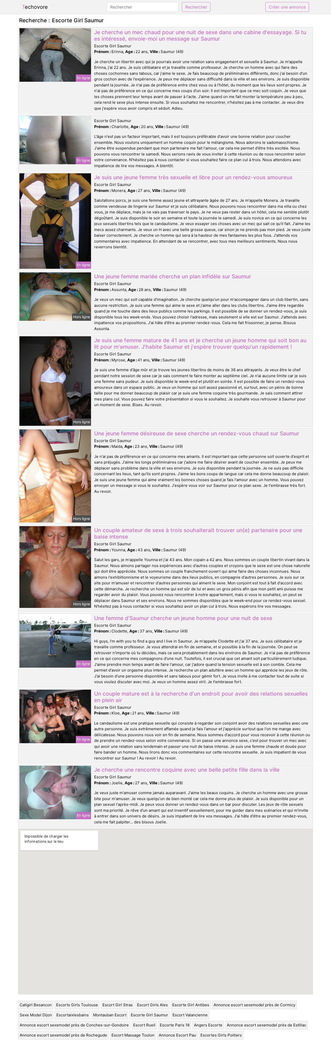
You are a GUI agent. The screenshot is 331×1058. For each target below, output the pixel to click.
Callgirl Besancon (36, 1004)
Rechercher (196, 7)
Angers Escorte (208, 1025)
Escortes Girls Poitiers (221, 1035)
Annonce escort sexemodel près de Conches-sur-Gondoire (74, 1025)
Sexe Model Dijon (36, 1014)
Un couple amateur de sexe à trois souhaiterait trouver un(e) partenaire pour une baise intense (198, 533)
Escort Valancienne (190, 1014)
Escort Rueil (144, 1025)
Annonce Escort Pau (177, 1035)
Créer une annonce (287, 7)
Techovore (35, 7)
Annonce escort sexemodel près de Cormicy (254, 1004)
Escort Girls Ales (152, 1004)
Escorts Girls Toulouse (77, 1004)
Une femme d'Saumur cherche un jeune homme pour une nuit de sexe (183, 618)
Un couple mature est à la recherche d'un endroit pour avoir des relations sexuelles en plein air (201, 696)
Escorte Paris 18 (175, 1025)
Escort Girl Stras (117, 1004)
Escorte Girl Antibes (190, 1004)
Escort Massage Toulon (132, 1035)
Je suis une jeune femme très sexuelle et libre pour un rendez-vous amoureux (193, 177)
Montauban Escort (109, 1014)
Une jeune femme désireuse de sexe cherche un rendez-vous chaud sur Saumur (196, 433)
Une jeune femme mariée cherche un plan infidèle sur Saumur (172, 276)
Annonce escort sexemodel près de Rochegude (63, 1035)
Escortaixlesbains (72, 1014)
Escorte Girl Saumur (149, 1014)
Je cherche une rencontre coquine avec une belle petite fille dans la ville (187, 769)
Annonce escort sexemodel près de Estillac (266, 1025)
